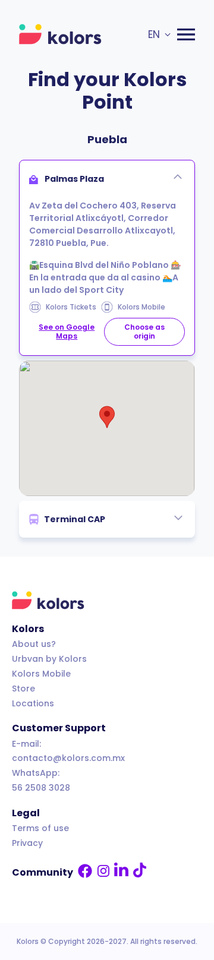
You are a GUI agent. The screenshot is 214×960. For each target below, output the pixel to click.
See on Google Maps (67, 331)
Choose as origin (144, 331)
